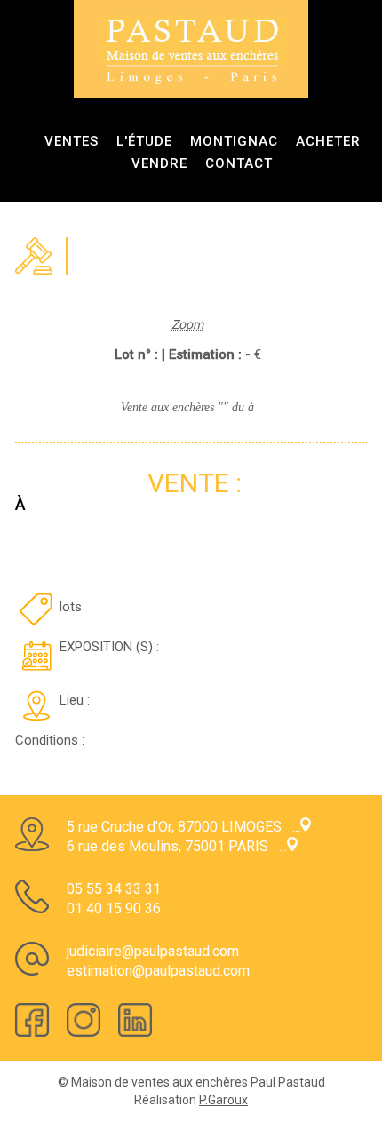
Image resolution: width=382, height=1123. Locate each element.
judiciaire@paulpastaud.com (153, 951)
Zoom (187, 324)
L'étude (144, 141)
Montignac (234, 141)
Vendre (159, 163)
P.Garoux (223, 1100)
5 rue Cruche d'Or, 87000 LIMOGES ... (183, 826)
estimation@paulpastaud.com (158, 970)
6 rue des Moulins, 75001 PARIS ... (177, 846)
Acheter (328, 141)
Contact (239, 163)
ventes (71, 141)
